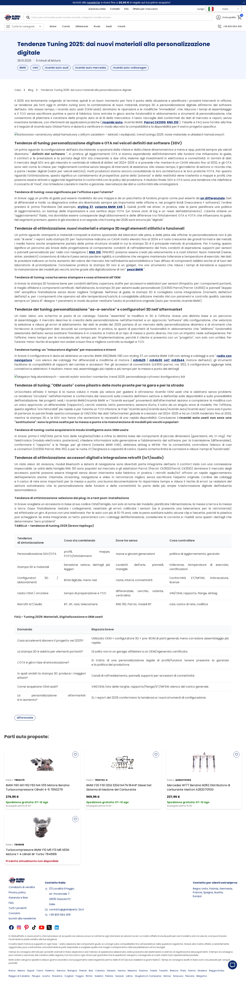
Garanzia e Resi (97, 8)
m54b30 (155, 360)
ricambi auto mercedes (90, 67)
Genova (61, 970)
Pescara (189, 976)
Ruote (97, 26)
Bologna (72, 970)
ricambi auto (112, 122)
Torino (39, 970)
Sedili (109, 26)
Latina (129, 976)
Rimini (89, 976)
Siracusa (178, 976)
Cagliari (68, 976)
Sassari (119, 976)
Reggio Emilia (216, 970)
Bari (91, 970)
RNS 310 (172, 122)
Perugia (36, 976)
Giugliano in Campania (148, 976)
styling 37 (85, 207)
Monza (167, 976)
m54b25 (139, 360)
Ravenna (57, 976)
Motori (53, 26)
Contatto (115, 8)
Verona (122, 970)
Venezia (111, 970)
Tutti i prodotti (18, 908)
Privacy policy (17, 892)
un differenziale (212, 198)
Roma (12, 970)
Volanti (121, 26)
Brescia (174, 970)
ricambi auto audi (56, 67)
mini (35, 67)
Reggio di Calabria (19, 976)
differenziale (25, 717)
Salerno (99, 976)
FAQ (126, 8)
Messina (132, 970)
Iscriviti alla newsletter (22, 918)
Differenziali (82, 26)
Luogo (200, 8)
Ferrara (109, 976)
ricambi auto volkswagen (129, 67)
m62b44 (177, 360)
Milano (21, 970)
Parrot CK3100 (155, 122)
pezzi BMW (135, 269)
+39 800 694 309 (60, 914)
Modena (202, 970)
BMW (23, 67)
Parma (192, 970)
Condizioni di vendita (22, 887)
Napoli (30, 970)
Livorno (46, 976)
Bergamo (201, 976)
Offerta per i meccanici (145, 8)
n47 (167, 360)
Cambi (66, 26)
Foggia (80, 976)
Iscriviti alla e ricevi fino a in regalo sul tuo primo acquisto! (121, 2)
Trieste (153, 970)
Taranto (163, 970)
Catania (100, 970)
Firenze (83, 970)
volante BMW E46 (109, 207)
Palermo (49, 970)
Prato (183, 970)
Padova (143, 970)
